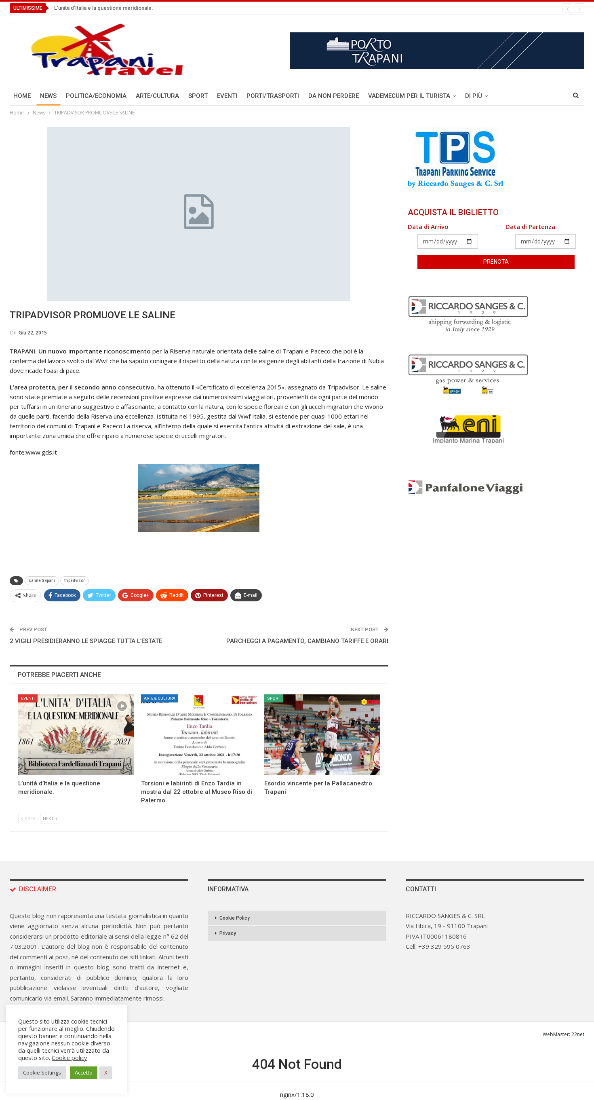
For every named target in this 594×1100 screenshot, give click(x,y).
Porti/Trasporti (272, 95)
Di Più (473, 95)
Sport (198, 95)
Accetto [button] (84, 1072)
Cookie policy (69, 1057)
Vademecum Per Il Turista (409, 95)
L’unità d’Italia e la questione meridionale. (103, 8)
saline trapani (42, 580)
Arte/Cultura (157, 95)
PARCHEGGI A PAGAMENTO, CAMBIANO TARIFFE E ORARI (307, 641)
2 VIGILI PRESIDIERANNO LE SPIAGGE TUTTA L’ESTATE (86, 641)
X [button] (105, 1072)
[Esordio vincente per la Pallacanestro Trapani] (322, 734)
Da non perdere (333, 95)
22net (577, 1034)
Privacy (227, 933)
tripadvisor (74, 580)
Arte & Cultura (159, 698)
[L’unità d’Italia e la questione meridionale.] (76, 734)
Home (22, 95)
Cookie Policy (234, 918)
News (48, 95)
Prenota (496, 261)
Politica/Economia (96, 95)
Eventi (227, 95)
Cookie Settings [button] (42, 1072)
